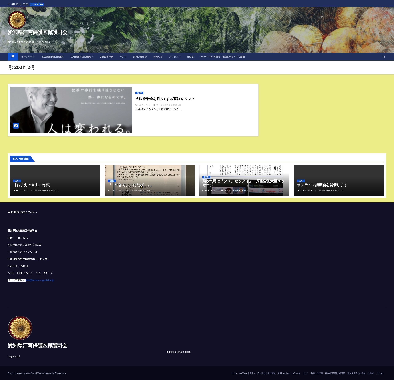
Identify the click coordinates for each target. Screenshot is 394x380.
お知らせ (157, 56)
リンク (123, 56)
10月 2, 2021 (306, 190)
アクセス (173, 56)
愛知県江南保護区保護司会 (37, 32)
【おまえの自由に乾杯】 (32, 185)
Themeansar (60, 373)
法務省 (190, 56)
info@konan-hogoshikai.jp (40, 280)
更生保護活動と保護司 (53, 56)
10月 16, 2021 (212, 190)
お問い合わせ (140, 56)
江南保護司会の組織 (81, 56)
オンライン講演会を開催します (322, 185)
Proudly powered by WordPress (22, 373)
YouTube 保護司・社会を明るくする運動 (223, 56)
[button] (384, 56)
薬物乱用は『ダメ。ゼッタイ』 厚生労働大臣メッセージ (243, 183)
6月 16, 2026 (22, 190)
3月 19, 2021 (144, 105)
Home (234, 373)
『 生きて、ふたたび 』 (129, 185)
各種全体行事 (106, 56)
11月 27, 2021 (117, 190)
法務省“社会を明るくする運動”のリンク (165, 99)
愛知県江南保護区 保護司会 (168, 105)
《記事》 (139, 93)
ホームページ (28, 56)
